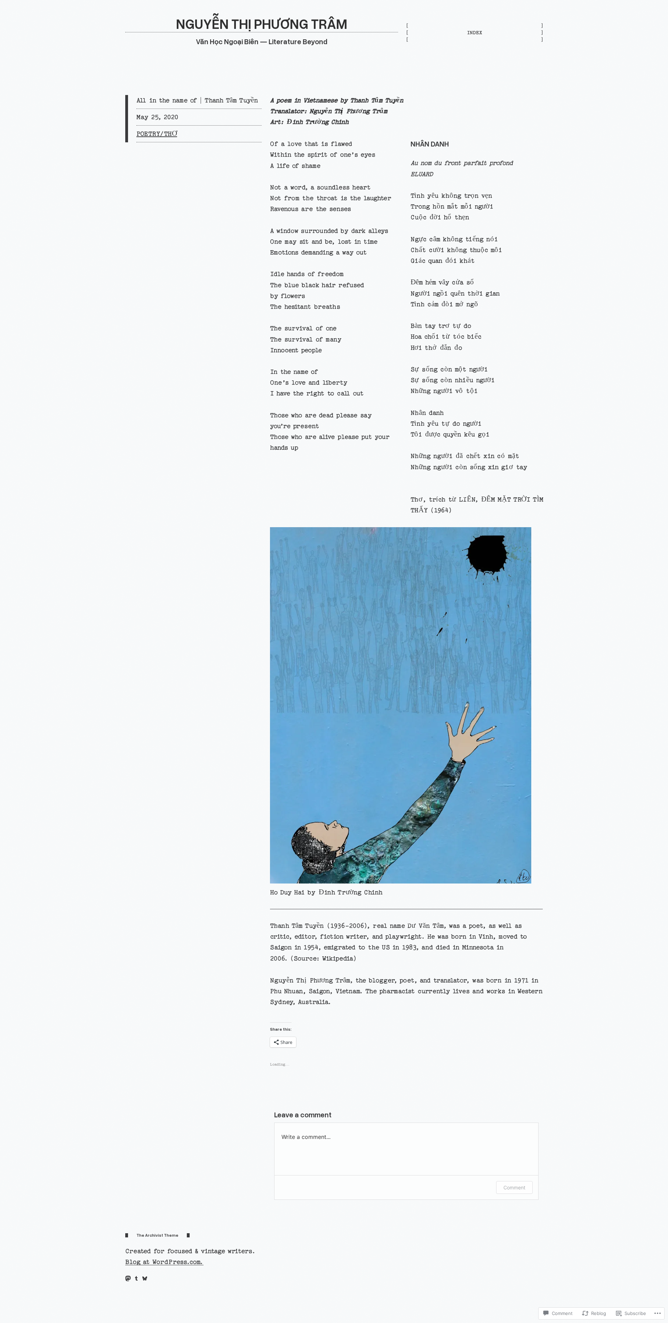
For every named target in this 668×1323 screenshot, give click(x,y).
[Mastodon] (128, 1278)
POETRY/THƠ (156, 134)
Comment (514, 1187)
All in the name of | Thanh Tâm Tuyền (197, 100)
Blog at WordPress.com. (164, 1262)
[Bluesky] (145, 1278)
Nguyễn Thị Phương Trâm (261, 23)
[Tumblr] (136, 1278)
